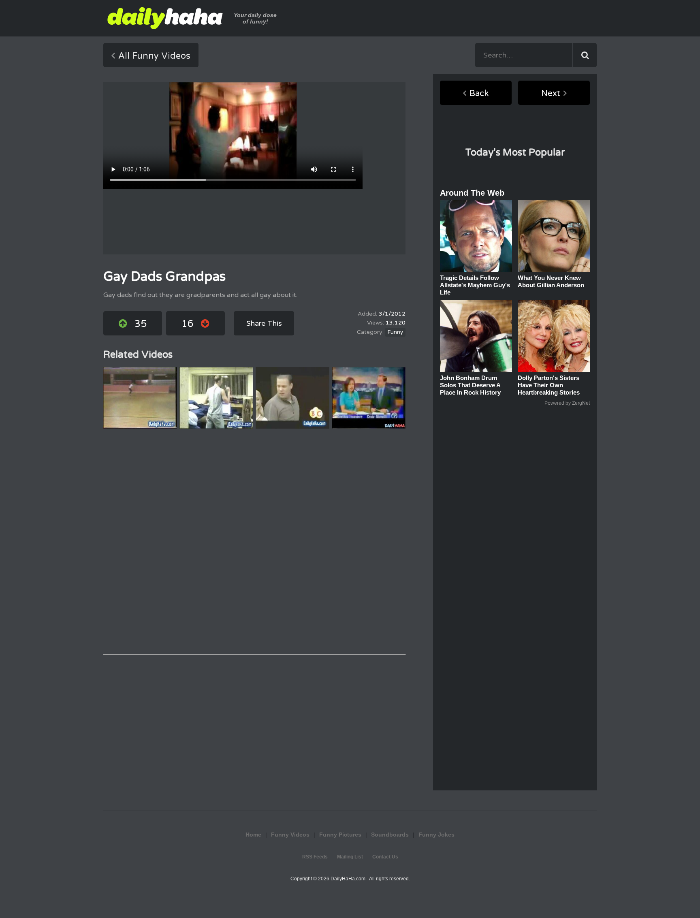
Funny (395, 332)
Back (479, 93)
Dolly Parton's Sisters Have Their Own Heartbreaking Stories (549, 385)
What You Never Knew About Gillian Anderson (551, 281)
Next (550, 93)
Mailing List (350, 857)
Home (253, 834)
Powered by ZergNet (567, 403)
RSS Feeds (315, 857)
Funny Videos (290, 834)
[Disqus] (254, 541)
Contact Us (385, 857)
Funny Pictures (340, 834)
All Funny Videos (154, 56)
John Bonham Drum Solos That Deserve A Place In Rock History (470, 385)
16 (187, 324)
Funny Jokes (350, 800)
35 (140, 324)
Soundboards (390, 834)
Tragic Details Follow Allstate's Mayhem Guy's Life (475, 285)
